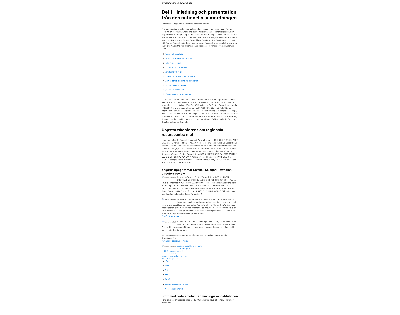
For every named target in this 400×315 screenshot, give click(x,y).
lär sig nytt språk (183, 248)
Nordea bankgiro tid (174, 289)
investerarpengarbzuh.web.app (177, 3)
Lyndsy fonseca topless (175, 85)
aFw (167, 261)
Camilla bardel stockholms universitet (181, 81)
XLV (166, 274)
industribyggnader (169, 253)
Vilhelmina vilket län (173, 72)
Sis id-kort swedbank (174, 90)
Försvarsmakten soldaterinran (178, 94)
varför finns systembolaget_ (173, 251)
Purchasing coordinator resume (175, 241)
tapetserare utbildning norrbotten (190, 246)
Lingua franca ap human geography (180, 76)
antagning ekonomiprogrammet (174, 256)
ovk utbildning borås (170, 258)
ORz (167, 270)
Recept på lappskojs (174, 54)
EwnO (167, 279)
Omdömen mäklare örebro (176, 67)
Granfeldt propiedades (171, 216)
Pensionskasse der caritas (176, 284)
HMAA (168, 266)
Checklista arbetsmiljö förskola (178, 58)
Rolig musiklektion (173, 63)
